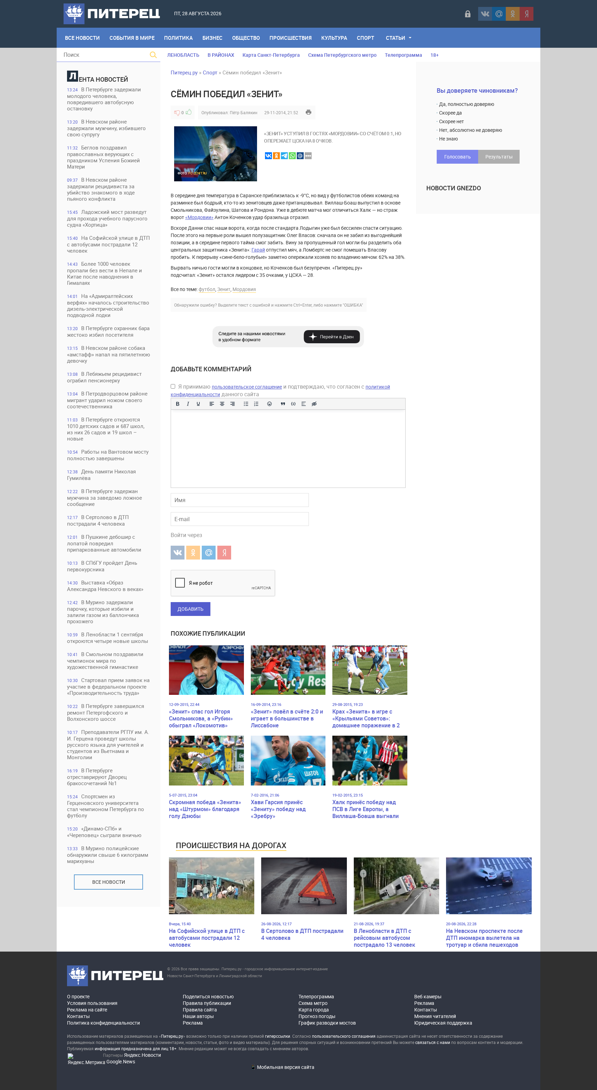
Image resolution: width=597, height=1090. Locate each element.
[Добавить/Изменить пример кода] (293, 404)
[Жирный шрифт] (177, 404)
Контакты (78, 1016)
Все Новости (82, 37)
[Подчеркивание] (198, 404)
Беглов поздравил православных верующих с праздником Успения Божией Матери (103, 157)
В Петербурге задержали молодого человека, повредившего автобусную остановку (104, 99)
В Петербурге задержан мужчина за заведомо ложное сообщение (104, 497)
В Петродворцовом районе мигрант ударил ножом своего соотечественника (107, 400)
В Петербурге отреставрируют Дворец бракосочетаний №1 (97, 777)
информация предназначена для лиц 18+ (136, 1048)
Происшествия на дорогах (231, 845)
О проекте (78, 996)
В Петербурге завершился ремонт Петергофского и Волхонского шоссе (105, 712)
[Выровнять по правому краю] (232, 404)
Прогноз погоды (316, 1016)
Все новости (108, 882)
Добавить (190, 609)
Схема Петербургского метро (342, 55)
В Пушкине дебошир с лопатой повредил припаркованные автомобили (104, 543)
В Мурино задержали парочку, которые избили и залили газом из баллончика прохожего (103, 612)
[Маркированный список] (246, 404)
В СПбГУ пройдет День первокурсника (102, 566)
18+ (434, 55)
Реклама (193, 1022)
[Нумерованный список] (256, 404)
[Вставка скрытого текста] (314, 404)
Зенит (223, 289)
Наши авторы (198, 1016)
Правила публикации (207, 1003)
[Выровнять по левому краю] (212, 404)
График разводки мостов (327, 1022)
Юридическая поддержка (443, 1022)
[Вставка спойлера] (303, 404)
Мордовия (244, 289)
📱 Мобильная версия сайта (282, 1067)
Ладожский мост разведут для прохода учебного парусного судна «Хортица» (107, 218)
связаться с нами (432, 1042)
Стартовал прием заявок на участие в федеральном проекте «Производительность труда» (108, 686)
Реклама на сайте (87, 1009)
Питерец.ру (184, 72)
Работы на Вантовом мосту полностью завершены (108, 455)
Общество (246, 37)
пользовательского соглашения (344, 1036)
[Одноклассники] (513, 14)
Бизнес (212, 37)
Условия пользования (92, 1003)
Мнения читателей (435, 1016)
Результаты (499, 156)
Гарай (258, 249)
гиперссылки (277, 1036)
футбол (207, 289)
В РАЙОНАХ (221, 55)
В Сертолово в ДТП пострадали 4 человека (98, 520)
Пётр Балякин (243, 112)
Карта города (313, 1009)
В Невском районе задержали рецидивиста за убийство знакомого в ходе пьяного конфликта (101, 189)
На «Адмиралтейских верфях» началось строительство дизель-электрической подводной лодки (108, 305)
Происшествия (290, 37)
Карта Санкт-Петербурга (271, 55)
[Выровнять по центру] (222, 404)
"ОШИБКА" (353, 305)
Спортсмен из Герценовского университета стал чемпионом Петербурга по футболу (105, 806)
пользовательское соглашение (247, 386)
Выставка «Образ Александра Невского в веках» (105, 585)
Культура (334, 37)
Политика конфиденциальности (103, 1022)
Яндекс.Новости (142, 1055)
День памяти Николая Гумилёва (101, 474)
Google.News (120, 1061)
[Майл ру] (499, 14)
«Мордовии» (199, 217)
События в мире (132, 37)
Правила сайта (200, 1009)
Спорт (365, 37)
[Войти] (468, 14)
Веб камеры (428, 996)
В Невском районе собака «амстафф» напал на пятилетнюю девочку (108, 354)
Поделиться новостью (208, 996)
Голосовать (457, 156)
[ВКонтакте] (485, 14)
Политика (178, 37)
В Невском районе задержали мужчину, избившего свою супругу (106, 128)
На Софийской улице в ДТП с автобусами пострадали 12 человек (108, 244)
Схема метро (313, 1003)
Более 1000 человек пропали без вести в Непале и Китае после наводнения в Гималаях (104, 273)
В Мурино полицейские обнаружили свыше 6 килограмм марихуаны (107, 854)
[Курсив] (188, 404)
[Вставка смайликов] (270, 404)
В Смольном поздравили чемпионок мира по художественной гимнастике (105, 660)
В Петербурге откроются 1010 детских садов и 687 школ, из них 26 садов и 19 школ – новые (105, 429)
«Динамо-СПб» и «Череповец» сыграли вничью (104, 831)
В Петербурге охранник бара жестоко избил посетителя (108, 331)
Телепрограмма (403, 55)
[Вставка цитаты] (283, 404)
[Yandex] (526, 14)
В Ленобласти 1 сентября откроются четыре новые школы (107, 637)
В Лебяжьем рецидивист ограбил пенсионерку (104, 377)
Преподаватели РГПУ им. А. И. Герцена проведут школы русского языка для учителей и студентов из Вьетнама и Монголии (108, 744)
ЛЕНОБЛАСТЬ (183, 55)
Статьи (395, 37)
